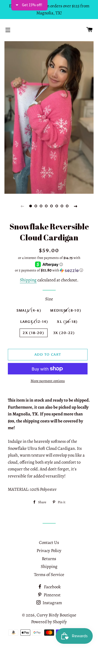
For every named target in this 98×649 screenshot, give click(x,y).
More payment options (48, 380)
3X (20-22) (64, 333)
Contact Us (49, 542)
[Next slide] (76, 206)
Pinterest (52, 595)
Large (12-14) (34, 322)
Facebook (52, 587)
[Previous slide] (22, 206)
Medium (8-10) (65, 310)
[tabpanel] (49, 117)
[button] (49, 270)
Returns (49, 559)
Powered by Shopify (49, 622)
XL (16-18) (67, 322)
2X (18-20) (33, 333)
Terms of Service (49, 575)
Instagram (52, 603)
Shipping (28, 280)
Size (49, 299)
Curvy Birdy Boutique (56, 615)
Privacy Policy (49, 551)
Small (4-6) (28, 310)
